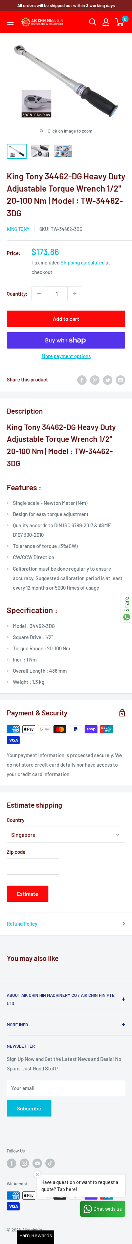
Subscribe (29, 1108)
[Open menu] (10, 22)
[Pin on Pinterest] (95, 379)
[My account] (106, 22)
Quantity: (17, 294)
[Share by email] (120, 379)
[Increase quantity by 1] (75, 294)
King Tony (18, 229)
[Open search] (92, 22)
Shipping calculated (83, 262)
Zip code (16, 852)
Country (15, 820)
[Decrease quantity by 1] (39, 294)
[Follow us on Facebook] (11, 1163)
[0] (119, 22)
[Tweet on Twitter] (107, 379)
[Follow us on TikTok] (50, 1163)
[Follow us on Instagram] (24, 1163)
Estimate (27, 893)
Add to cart (66, 318)
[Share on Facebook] (82, 379)
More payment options (66, 356)
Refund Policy (22, 924)
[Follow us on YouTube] (37, 1163)
